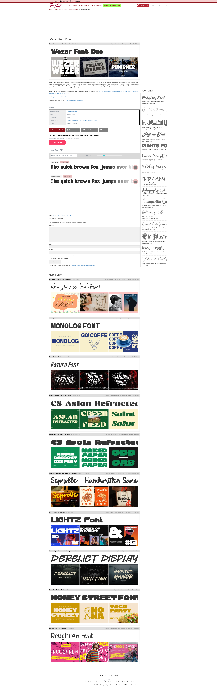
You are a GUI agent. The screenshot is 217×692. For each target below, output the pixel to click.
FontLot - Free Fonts (108, 675)
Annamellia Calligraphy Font (154, 201)
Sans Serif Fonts (73, 9)
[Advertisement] (108, 23)
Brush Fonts (120, 356)
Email (51, 250)
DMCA (96, 684)
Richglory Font (153, 98)
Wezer (55, 215)
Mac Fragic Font (154, 248)
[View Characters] (135, 167)
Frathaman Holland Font (154, 259)
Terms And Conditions (116, 684)
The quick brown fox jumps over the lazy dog (94, 167)
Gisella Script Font (154, 109)
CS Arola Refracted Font (55, 434)
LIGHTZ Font (52, 512)
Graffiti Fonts (135, 356)
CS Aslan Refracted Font (55, 395)
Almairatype (62, 318)
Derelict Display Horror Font (56, 551)
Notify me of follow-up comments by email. (62, 256)
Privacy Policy (104, 684)
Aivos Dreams (61, 512)
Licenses (89, 684)
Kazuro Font (52, 356)
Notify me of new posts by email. (60, 258)
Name (51, 244)
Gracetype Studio (70, 551)
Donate (104, 130)
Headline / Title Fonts (133, 512)
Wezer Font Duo (53, 43)
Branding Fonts (115, 473)
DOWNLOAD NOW (57, 142)
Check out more (73, 130)
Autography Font (154, 190)
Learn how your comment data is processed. (83, 265)
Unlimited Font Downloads (112, 5)
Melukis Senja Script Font (154, 166)
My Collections (75, 1)
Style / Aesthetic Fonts (61, 9)
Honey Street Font (54, 589)
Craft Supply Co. (68, 395)
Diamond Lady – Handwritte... (154, 224)
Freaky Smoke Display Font (154, 178)
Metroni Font (153, 135)
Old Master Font (154, 236)
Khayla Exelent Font (54, 279)
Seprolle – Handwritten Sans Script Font (59, 473)
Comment (51, 225)
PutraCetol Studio (64, 43)
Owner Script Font (154, 156)
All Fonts (126, 684)
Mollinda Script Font (153, 213)
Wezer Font (68, 215)
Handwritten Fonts (134, 279)
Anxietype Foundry (77, 473)
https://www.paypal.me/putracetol (74, 100)
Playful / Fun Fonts (134, 318)
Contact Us (81, 684)
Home (50, 9)
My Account (64, 1)
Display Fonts (114, 43)
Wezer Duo (61, 215)
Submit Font (134, 684)
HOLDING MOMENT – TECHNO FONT (154, 122)
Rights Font (154, 146)
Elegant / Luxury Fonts (123, 279)
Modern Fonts (124, 318)
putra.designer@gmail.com (60, 97)
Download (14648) (57, 130)
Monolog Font (53, 318)
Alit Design (60, 356)
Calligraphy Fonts (124, 473)
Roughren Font (53, 628)
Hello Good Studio (66, 279)
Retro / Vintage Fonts (124, 43)
